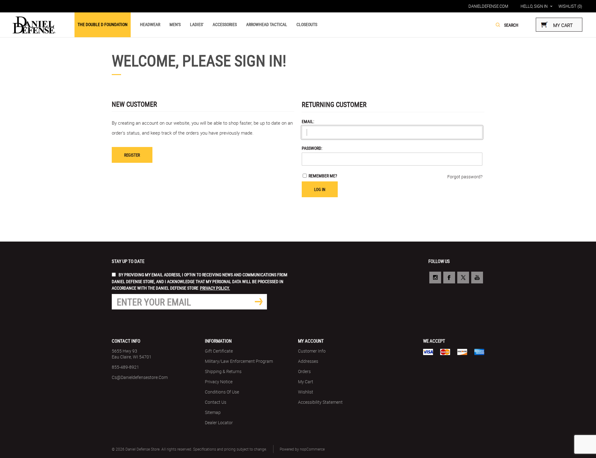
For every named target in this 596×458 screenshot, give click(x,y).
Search (498, 25)
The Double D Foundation (103, 24)
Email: (308, 121)
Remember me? (323, 176)
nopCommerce (312, 449)
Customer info (312, 351)
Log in (319, 189)
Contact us (215, 402)
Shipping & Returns (223, 371)
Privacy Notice (219, 382)
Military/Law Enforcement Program (239, 361)
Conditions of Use (222, 392)
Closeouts (306, 24)
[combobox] (519, 25)
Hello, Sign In (534, 6)
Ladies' (196, 24)
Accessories (225, 24)
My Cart (305, 382)
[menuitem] (158, 354)
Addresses (308, 361)
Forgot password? (464, 177)
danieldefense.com (488, 6)
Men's (175, 24)
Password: (312, 148)
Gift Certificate (219, 351)
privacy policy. (215, 288)
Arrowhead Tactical (266, 24)
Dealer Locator (219, 422)
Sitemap (213, 412)
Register (132, 155)
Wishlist (305, 392)
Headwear (150, 24)
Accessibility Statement (320, 402)
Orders (304, 371)
